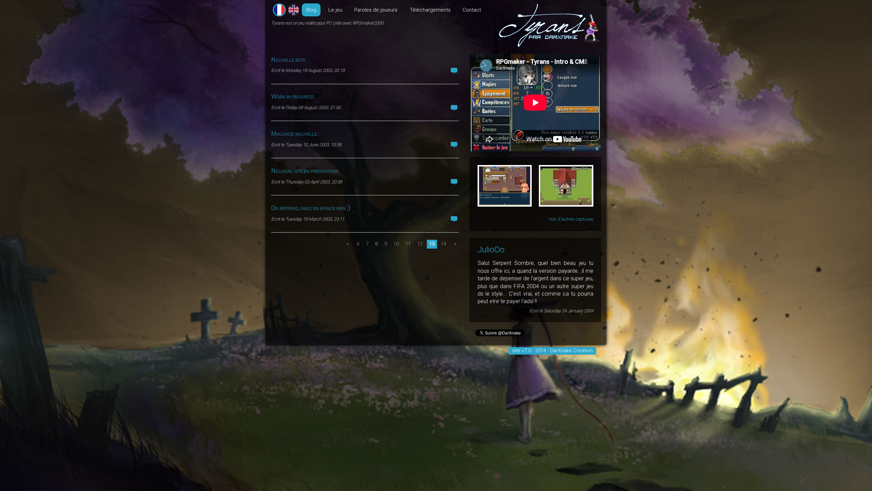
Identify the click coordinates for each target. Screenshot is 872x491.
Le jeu (335, 10)
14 (443, 244)
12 (420, 244)
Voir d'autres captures (571, 219)
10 (396, 244)
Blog (311, 10)
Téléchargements (430, 10)
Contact (472, 10)
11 (408, 244)
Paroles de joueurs (376, 10)
